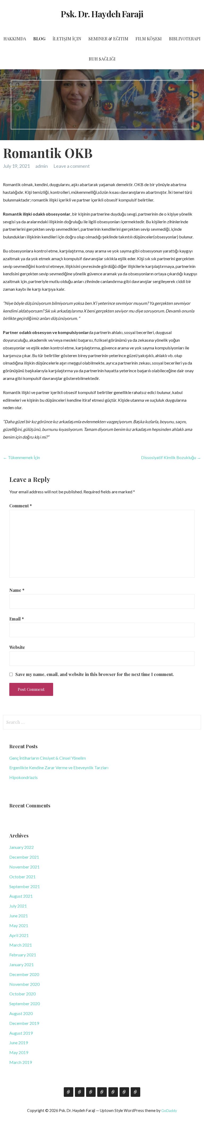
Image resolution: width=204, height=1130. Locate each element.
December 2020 (24, 974)
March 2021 (20, 944)
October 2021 (22, 876)
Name (16, 590)
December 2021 (24, 856)
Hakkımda (14, 38)
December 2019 (24, 1023)
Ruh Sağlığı (102, 59)
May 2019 (18, 1052)
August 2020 (21, 1013)
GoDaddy (169, 1110)
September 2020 (24, 1003)
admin (41, 166)
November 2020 (24, 984)
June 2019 (18, 1042)
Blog (39, 38)
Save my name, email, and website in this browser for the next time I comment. (94, 674)
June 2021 (18, 915)
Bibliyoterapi (185, 38)
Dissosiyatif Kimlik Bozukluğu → (171, 457)
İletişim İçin (67, 38)
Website (17, 647)
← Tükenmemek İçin (21, 457)
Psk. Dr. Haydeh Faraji (102, 13)
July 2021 (18, 905)
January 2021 (21, 964)
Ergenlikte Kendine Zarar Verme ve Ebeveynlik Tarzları (58, 767)
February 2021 (22, 954)
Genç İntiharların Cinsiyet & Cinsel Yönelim (47, 757)
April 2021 (19, 935)
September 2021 (24, 886)
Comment (20, 505)
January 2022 (21, 847)
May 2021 (18, 925)
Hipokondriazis (23, 777)
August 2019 (21, 1032)
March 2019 (20, 1062)
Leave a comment (71, 166)
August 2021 (21, 895)
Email (16, 619)
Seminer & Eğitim (108, 38)
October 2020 (22, 993)
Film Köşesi (148, 38)
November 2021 (24, 866)
